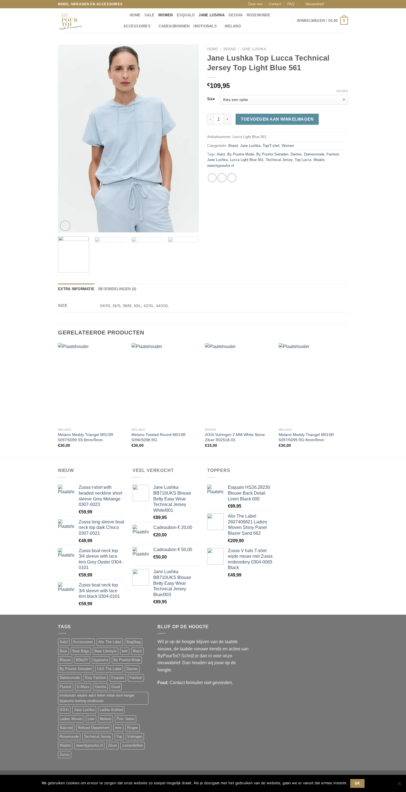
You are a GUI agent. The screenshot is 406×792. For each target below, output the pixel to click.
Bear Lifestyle (105, 651)
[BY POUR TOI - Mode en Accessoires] (85, 20)
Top (119, 737)
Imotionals (205, 26)
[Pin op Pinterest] (231, 177)
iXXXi (64, 710)
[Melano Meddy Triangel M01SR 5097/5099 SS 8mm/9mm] (92, 384)
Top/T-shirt (271, 146)
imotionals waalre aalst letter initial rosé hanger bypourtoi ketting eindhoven (97, 698)
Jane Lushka (212, 15)
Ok (357, 783)
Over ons (255, 4)
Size (211, 99)
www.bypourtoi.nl (220, 166)
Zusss (65, 755)
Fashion (332, 154)
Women (165, 15)
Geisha (235, 15)
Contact (275, 4)
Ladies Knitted (111, 710)
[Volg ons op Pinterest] (345, 4)
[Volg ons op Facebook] (329, 4)
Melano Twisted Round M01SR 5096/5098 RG (158, 437)
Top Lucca (303, 160)
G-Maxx (83, 687)
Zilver (112, 745)
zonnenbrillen (132, 745)
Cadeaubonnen (174, 26)
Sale (149, 15)
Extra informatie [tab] (76, 289)
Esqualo (186, 15)
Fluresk (66, 687)
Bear (63, 651)
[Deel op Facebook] (212, 177)
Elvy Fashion (95, 678)
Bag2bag (133, 642)
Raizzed (66, 728)
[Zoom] (65, 225)
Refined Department (94, 728)
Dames (296, 154)
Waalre (319, 160)
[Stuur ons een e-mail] (340, 4)
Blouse (65, 660)
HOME (135, 15)
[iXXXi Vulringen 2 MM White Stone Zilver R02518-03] (239, 384)
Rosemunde (258, 15)
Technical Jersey (279, 160)
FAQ (290, 4)
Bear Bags (80, 651)
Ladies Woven (71, 719)
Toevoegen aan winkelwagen (277, 119)
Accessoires (137, 26)
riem (118, 728)
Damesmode (314, 154)
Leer (91, 719)
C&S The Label (109, 669)
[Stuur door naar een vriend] (221, 177)
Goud (115, 687)
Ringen (132, 728)
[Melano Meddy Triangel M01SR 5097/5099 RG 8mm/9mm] (313, 384)
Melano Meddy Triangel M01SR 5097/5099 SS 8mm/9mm (85, 437)
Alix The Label (109, 642)
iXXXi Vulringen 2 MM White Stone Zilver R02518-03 (235, 437)
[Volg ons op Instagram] (335, 4)
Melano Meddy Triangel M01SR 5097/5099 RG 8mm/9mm (306, 437)
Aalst (221, 154)
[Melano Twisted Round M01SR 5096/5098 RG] (165, 384)
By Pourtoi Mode (240, 154)
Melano (233, 26)
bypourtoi (101, 660)
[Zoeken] (124, 15)
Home (212, 49)
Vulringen (134, 737)
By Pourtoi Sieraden (272, 154)
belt (125, 651)
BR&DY (82, 660)
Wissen (342, 91)
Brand (229, 49)
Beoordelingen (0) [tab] (117, 289)
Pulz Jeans (126, 719)
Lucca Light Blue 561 (246, 160)
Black (137, 651)
